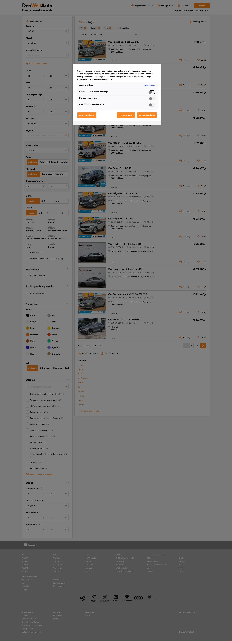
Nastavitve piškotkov (87, 115)
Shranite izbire (126, 115)
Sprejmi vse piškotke (147, 115)
